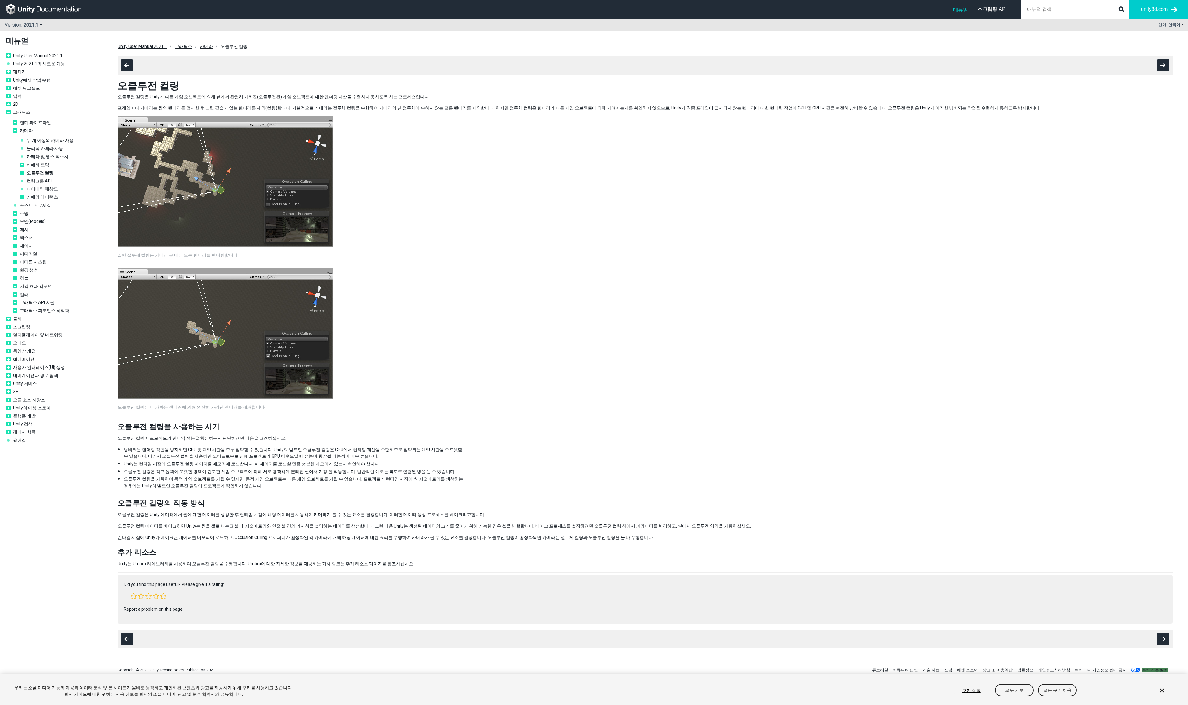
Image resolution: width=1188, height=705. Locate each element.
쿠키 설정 (971, 690)
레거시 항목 (24, 431)
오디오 (19, 342)
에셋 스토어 (967, 670)
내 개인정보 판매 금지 (1106, 670)
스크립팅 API (992, 9)
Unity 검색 (22, 423)
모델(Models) (33, 221)
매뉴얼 (960, 9)
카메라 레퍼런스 (42, 196)
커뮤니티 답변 (905, 670)
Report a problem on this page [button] (153, 609)
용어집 (19, 440)
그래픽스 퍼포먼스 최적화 (44, 310)
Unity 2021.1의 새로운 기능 (39, 63)
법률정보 (1025, 670)
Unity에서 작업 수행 (32, 80)
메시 (24, 229)
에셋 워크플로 (26, 88)
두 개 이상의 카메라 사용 (50, 140)
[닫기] (1162, 690)
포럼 (948, 670)
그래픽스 (21, 112)
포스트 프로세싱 (35, 205)
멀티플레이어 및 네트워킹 (37, 334)
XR (16, 391)
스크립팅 (21, 326)
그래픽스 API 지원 (37, 302)
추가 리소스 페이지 (364, 563)
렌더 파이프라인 (35, 122)
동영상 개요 (24, 350)
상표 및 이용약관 (998, 670)
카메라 (26, 130)
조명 (24, 213)
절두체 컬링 (344, 107)
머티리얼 (28, 253)
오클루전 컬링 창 (610, 525)
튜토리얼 (880, 670)
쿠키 (1079, 670)
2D (15, 104)
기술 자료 (931, 670)
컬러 (24, 294)
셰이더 (26, 245)
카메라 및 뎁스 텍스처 (47, 156)
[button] (133, 596)
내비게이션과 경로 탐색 (35, 375)
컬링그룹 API (39, 180)
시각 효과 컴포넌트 (38, 286)
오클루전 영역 (705, 525)
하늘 (24, 278)
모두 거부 (1014, 690)
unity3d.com (1154, 9)
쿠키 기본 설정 (1155, 670)
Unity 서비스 (25, 383)
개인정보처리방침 (1054, 670)
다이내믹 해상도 (42, 188)
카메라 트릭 (38, 164)
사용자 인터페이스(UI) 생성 (39, 367)
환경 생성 (29, 269)
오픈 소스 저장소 (29, 399)
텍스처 (26, 237)
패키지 (19, 71)
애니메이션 (24, 359)
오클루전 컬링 (40, 172)
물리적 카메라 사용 (45, 148)
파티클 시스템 (33, 261)
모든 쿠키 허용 (1057, 690)
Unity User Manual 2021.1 (37, 55)
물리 (17, 318)
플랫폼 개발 (24, 415)
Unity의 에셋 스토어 (32, 407)
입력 (17, 96)
